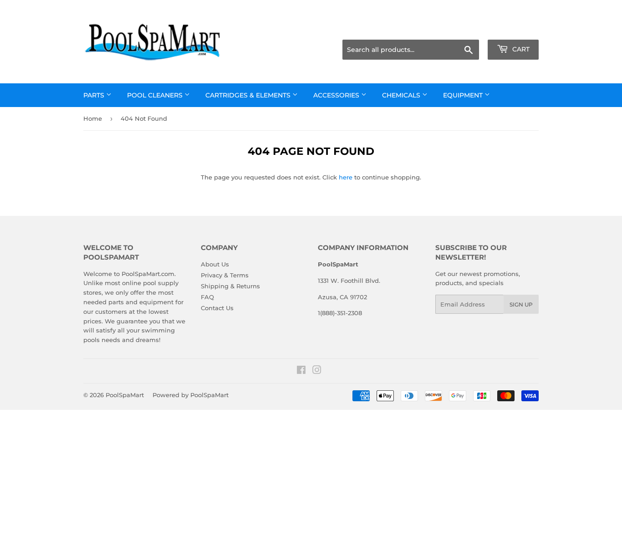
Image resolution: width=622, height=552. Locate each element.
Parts (94, 95)
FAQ (207, 297)
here (345, 177)
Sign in (467, 28)
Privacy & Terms (225, 275)
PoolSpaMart (125, 395)
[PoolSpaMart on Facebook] (301, 371)
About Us (215, 264)
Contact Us (217, 308)
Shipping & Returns (230, 286)
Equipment (463, 95)
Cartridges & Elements (248, 95)
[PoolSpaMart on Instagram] (316, 371)
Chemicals (402, 95)
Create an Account (514, 28)
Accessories (337, 95)
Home (92, 118)
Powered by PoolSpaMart (191, 395)
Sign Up (521, 304)
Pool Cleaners (155, 95)
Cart (520, 49)
